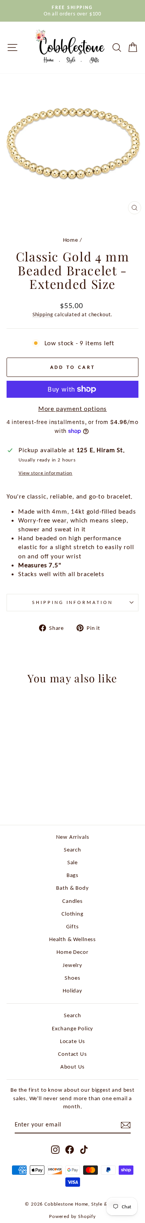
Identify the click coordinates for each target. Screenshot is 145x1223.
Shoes (72, 977)
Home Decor (72, 951)
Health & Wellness (72, 939)
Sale (72, 862)
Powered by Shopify (72, 1216)
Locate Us (72, 1041)
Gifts (72, 926)
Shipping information (72, 602)
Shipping (42, 314)
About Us (72, 1066)
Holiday (72, 990)
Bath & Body (72, 887)
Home (70, 239)
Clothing (72, 913)
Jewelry (72, 965)
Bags (72, 875)
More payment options (72, 408)
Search (72, 849)
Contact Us (72, 1053)
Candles (72, 900)
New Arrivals (72, 836)
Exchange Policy (72, 1028)
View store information (45, 473)
